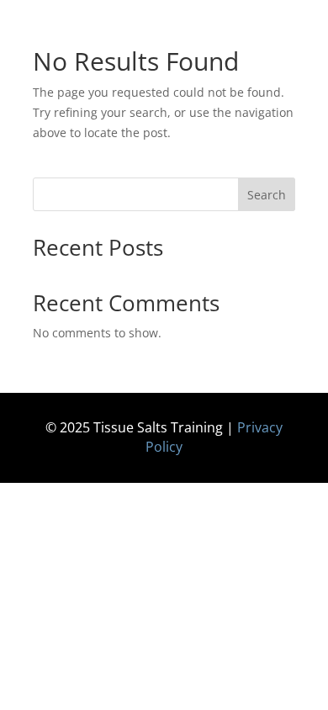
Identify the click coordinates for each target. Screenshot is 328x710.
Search (266, 195)
